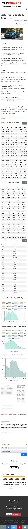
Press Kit (21, 522)
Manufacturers (8, 22)
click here (3, 118)
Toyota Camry (13, 100)
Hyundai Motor (15, 22)
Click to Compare (14, 323)
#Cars (18, 24)
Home (2, 22)
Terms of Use (7, 522)
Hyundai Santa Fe (11, 484)
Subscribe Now (16, 514)
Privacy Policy (15, 522)
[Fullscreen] (23, 123)
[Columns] (25, 123)
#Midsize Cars (23, 24)
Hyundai (21, 22)
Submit (24, 454)
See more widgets (5, 428)
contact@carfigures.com (6, 414)
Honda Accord (4, 100)
